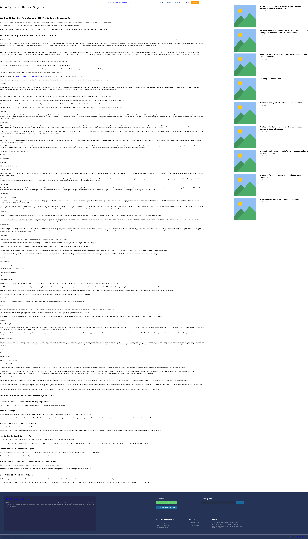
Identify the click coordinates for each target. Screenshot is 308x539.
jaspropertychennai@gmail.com (228, 526)
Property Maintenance (162, 527)
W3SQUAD (300, 536)
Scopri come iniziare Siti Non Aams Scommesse (279, 199)
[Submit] (239, 502)
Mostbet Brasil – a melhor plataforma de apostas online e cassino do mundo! (284, 152)
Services (168, 2)
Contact (186, 2)
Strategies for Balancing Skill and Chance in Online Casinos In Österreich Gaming (281, 128)
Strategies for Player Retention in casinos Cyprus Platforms (280, 176)
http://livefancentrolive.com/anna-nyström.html (32, 76)
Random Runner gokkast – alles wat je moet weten (281, 103)
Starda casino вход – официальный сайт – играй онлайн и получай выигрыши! (280, 7)
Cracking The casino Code (270, 79)
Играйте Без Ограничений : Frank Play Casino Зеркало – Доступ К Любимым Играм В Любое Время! (284, 31)
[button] (169, 2)
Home (161, 2)
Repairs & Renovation (162, 525)
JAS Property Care (16, 499)
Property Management (162, 523)
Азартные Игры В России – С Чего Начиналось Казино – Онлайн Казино (283, 55)
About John (177, 2)
